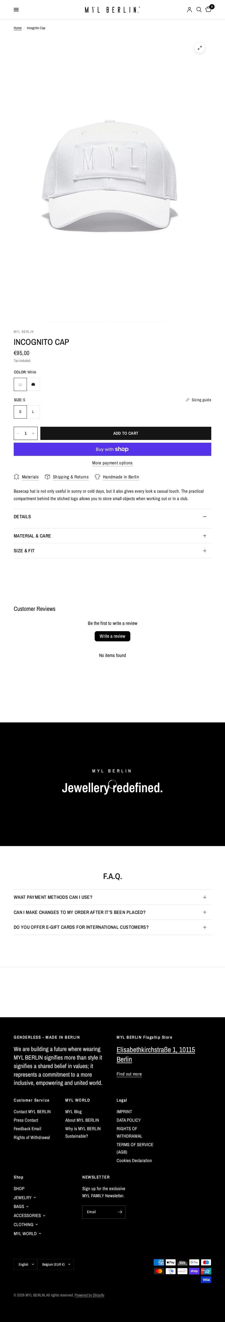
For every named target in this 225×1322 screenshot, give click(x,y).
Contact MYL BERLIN (32, 1111)
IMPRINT (124, 1111)
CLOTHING (23, 1224)
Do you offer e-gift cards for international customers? (81, 927)
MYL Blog (73, 1111)
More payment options (112, 462)
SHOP (19, 1188)
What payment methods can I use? (53, 897)
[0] (207, 9)
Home (18, 27)
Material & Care (32, 536)
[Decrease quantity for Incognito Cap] (18, 433)
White (20, 384)
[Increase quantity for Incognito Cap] (33, 433)
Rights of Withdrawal (32, 1137)
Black (33, 384)
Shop (18, 1177)
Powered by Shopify (89, 1295)
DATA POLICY (129, 1120)
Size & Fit (24, 550)
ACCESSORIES (27, 1215)
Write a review (112, 636)
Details (22, 516)
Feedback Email (27, 1129)
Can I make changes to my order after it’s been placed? (80, 912)
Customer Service (32, 1100)
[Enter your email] (119, 1212)
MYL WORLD (77, 1100)
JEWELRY (23, 1197)
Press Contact (26, 1120)
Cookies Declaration (134, 1160)
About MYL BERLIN (82, 1120)
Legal (122, 1100)
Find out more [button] (129, 1074)
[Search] (199, 9)
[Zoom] (200, 48)
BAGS (19, 1206)
